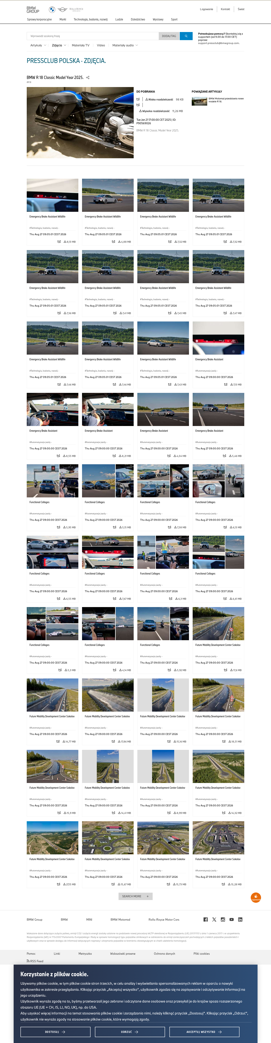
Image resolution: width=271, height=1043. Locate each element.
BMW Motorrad (120, 919)
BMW (64, 919)
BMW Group (34, 919)
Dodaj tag (169, 36)
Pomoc (31, 953)
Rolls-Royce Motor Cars (164, 919)
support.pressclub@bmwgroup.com (218, 43)
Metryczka (85, 953)
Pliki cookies (202, 953)
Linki (57, 953)
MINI (89, 919)
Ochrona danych (164, 953)
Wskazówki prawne (123, 953)
